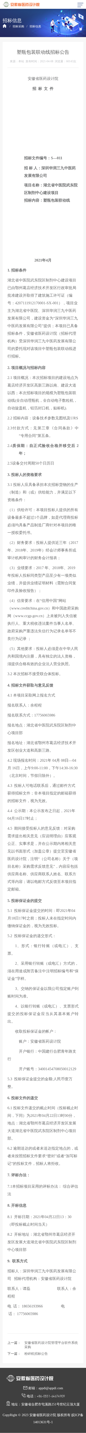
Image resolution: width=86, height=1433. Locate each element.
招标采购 (18, 26)
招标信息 (35, 26)
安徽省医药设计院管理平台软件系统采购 (51, 1345)
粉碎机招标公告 (36, 1354)
